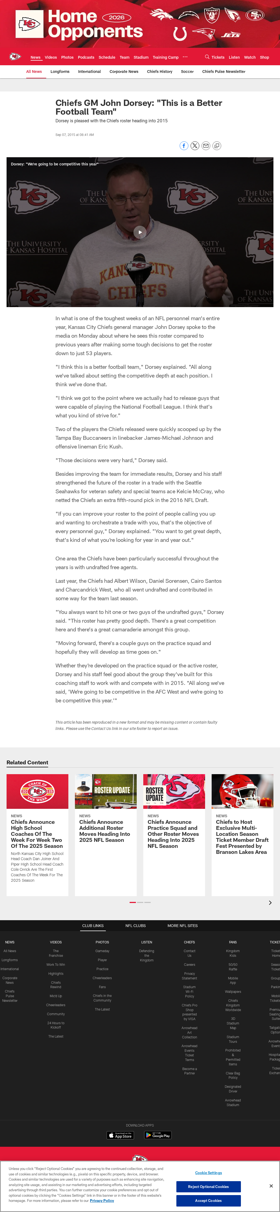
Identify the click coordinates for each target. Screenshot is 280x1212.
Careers (189, 964)
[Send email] (206, 148)
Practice (102, 969)
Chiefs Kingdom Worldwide (233, 1005)
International (10, 969)
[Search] (207, 56)
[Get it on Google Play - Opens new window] (158, 1138)
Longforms (10, 960)
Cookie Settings (208, 1173)
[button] (140, 232)
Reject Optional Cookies (208, 1186)
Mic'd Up (56, 996)
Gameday (102, 951)
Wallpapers (233, 991)
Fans (102, 987)
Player (102, 960)
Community (56, 1014)
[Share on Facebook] (184, 148)
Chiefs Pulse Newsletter (10, 995)
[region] (140, 1186)
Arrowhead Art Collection (189, 1032)
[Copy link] (216, 146)
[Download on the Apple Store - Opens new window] (120, 1135)
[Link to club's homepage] (15, 56)
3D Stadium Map (233, 1023)
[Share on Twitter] (195, 148)
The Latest (55, 1036)
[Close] (271, 1186)
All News (10, 951)
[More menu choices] (185, 57)
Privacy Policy (102, 1200)
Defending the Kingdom (146, 955)
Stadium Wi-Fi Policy (189, 991)
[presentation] (271, 903)
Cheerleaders (55, 1005)
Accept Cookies (208, 1200)
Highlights (55, 973)
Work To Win (55, 964)
